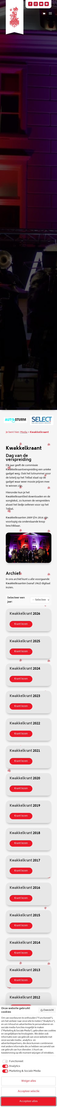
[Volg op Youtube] (41, 4)
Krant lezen (21, 624)
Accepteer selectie (28, 1091)
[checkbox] (12, 1061)
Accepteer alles (28, 1101)
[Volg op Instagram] (36, 4)
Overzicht (48, 1010)
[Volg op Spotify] (47, 4)
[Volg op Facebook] (30, 4)
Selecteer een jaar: (16, 600)
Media (23, 432)
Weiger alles (28, 1081)
